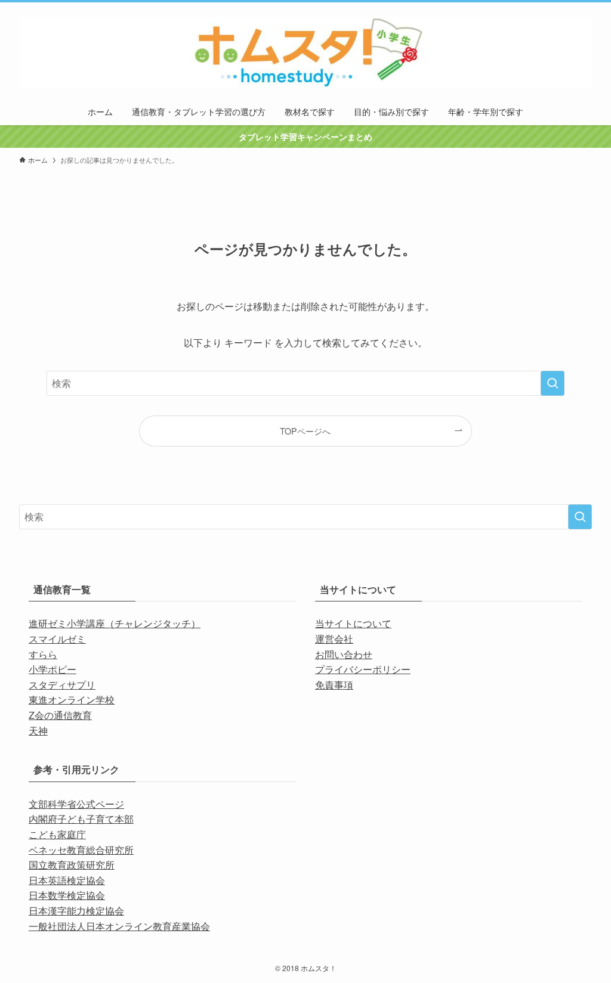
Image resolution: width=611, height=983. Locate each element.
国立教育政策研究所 (72, 865)
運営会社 (334, 639)
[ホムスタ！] (305, 52)
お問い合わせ (343, 654)
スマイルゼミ (57, 639)
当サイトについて (353, 623)
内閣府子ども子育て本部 (81, 819)
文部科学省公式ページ (76, 804)
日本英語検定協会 (67, 880)
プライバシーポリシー (363, 669)
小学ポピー (52, 669)
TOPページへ (305, 430)
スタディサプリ (62, 684)
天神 (38, 730)
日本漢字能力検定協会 (76, 910)
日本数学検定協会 (67, 895)
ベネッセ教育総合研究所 (81, 850)
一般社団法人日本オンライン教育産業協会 (119, 926)
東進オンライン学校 (72, 699)
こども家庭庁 (57, 834)
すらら (43, 654)
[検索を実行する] (552, 383)
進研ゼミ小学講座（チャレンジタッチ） (114, 623)
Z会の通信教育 (60, 715)
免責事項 (334, 684)
